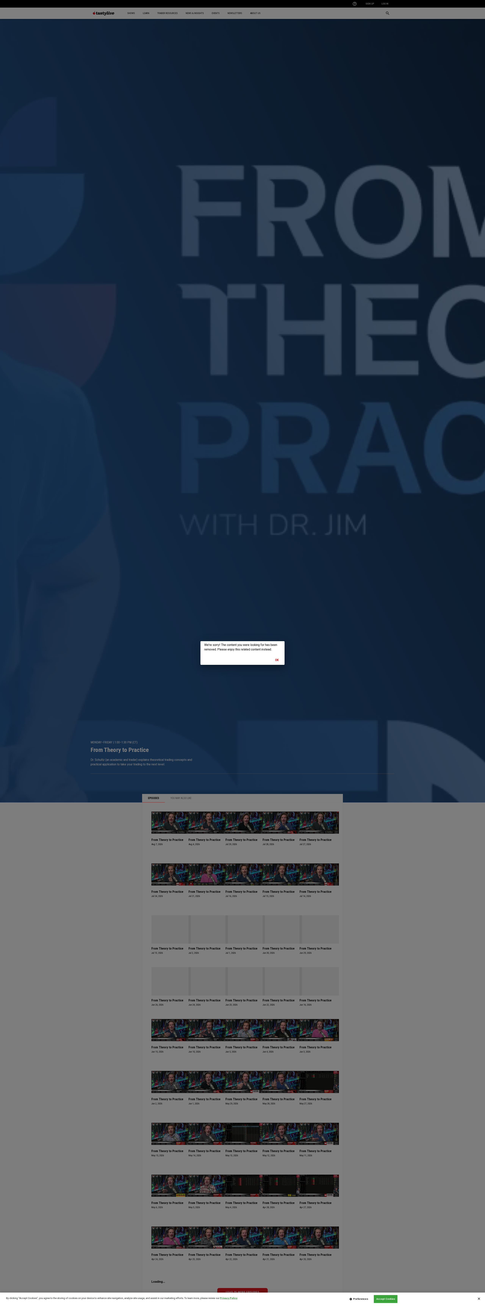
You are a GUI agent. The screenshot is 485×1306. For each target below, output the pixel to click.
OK (277, 660)
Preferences (360, 1299)
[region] (242, 1299)
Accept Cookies (385, 1299)
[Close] (479, 1298)
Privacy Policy (228, 1298)
